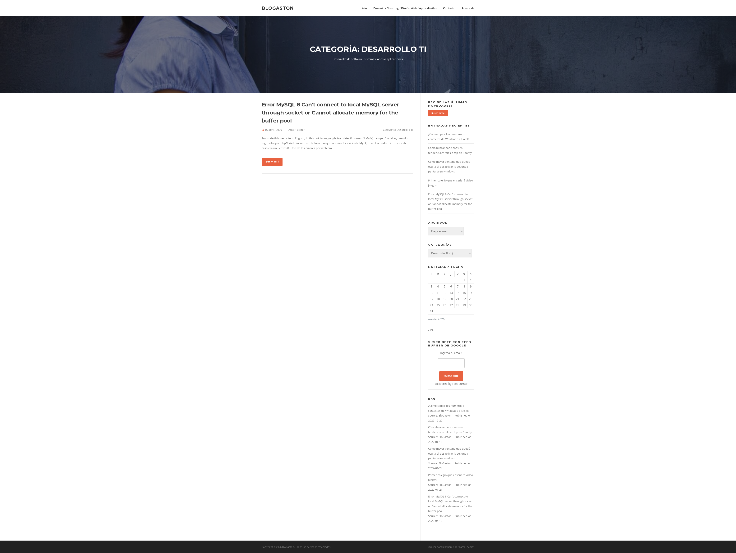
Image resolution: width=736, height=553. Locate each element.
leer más (271, 161)
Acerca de (468, 8)
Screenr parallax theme (441, 547)
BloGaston (278, 8)
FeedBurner (459, 384)
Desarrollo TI (405, 130)
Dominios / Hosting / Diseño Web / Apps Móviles (405, 8)
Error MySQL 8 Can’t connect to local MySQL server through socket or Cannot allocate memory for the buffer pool (330, 112)
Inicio (363, 8)
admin (301, 130)
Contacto (449, 8)
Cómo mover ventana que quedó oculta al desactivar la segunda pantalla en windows (449, 166)
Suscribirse (437, 113)
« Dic (431, 330)
